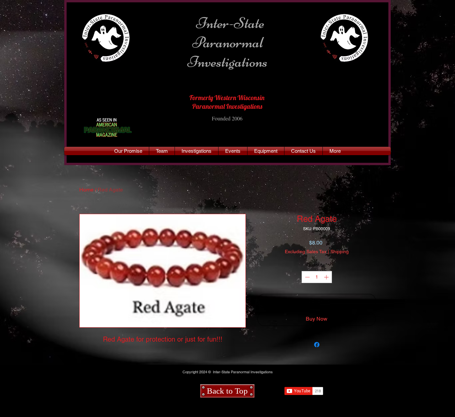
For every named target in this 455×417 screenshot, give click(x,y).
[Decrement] (306, 277)
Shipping (339, 251)
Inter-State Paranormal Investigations (228, 42)
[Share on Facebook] (317, 345)
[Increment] (327, 277)
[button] (335, 151)
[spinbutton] (317, 277)
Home (86, 189)
